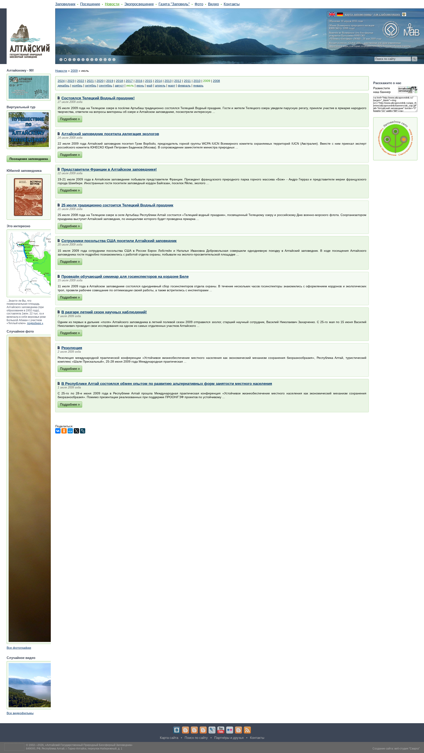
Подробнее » (70, 119)
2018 (119, 81)
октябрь (90, 85)
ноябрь (77, 85)
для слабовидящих (386, 14)
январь (198, 85)
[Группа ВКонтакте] (176, 730)
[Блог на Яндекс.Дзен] (203, 730)
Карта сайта (169, 738)
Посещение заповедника (28, 159)
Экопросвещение (139, 4)
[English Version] (332, 14)
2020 (100, 81)
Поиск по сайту (196, 738)
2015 (148, 81)
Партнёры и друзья (229, 738)
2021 (90, 81)
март (171, 85)
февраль (184, 85)
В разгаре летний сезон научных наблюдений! (104, 312)
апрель (160, 85)
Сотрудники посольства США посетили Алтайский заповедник (119, 240)
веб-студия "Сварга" (407, 748)
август (119, 85)
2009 (74, 70)
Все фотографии (19, 647)
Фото (199, 4)
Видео (213, 4)
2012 (177, 81)
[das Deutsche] (340, 14)
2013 (168, 81)
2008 (216, 81)
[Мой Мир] (70, 430)
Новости (112, 4)
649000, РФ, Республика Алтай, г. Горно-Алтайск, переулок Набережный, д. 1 (74, 748)
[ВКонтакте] (58, 430)
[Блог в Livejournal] (212, 730)
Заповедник (65, 4)
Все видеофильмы (20, 713)
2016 (138, 81)
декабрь (63, 85)
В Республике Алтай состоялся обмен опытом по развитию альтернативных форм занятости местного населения (166, 383)
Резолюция (71, 348)
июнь (140, 85)
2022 (80, 81)
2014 (158, 81)
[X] (76, 430)
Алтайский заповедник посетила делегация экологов (110, 134)
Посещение (90, 4)
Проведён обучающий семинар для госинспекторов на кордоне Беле (125, 276)
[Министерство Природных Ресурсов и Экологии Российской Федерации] (404, 14)
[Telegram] (185, 730)
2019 (109, 81)
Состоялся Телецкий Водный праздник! (98, 98)
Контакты (232, 4)
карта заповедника (358, 14)
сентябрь (105, 85)
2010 (197, 81)
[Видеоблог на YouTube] (220, 730)
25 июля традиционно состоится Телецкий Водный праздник (117, 205)
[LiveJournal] (82, 430)
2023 (70, 81)
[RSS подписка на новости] (247, 730)
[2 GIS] (238, 730)
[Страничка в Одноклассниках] (194, 730)
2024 (61, 81)
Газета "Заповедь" (174, 4)
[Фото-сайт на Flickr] (229, 730)
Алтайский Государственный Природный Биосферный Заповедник (89, 745)
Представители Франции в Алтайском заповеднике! (109, 169)
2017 (129, 81)
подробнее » (35, 323)
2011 (187, 81)
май (149, 85)
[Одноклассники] (64, 430)
